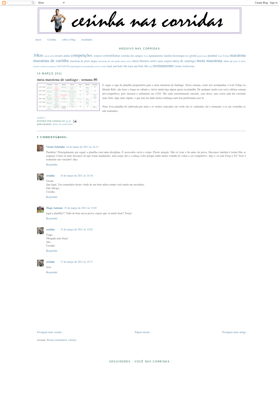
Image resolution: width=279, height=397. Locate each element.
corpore (98, 55)
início (38, 39)
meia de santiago (184, 61)
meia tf (236, 61)
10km (38, 55)
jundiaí (212, 55)
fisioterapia (178, 55)
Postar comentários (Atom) (61, 340)
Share (40, 118)
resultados (86, 39)
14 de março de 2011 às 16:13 (82, 147)
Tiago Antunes (54, 208)
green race (202, 55)
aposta (47, 55)
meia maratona (209, 60)
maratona (238, 55)
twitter (178, 66)
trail (151, 66)
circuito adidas (62, 55)
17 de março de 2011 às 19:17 (76, 261)
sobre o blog (68, 39)
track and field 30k (138, 66)
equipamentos (156, 55)
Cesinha (51, 39)
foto (187, 55)
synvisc (98, 66)
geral (193, 55)
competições (81, 55)
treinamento (163, 65)
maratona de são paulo (109, 61)
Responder (52, 164)
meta (243, 61)
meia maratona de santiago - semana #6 (67, 79)
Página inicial (142, 332)
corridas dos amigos (132, 55)
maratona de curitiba (51, 60)
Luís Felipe (223, 55)
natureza (44, 66)
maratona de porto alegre (83, 61)
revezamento (87, 66)
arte (52, 55)
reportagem (75, 66)
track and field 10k (117, 66)
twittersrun (188, 66)
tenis (104, 66)
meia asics (126, 61)
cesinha (50, 175)
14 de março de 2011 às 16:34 (76, 175)
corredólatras (111, 55)
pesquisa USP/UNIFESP (58, 66)
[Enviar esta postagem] (74, 121)
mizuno (36, 66)
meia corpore (165, 61)
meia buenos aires (144, 61)
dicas (146, 55)
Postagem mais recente (49, 332)
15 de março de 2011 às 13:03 (80, 208)
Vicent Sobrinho (55, 147)
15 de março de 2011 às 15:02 (76, 229)
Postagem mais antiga (234, 332)
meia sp (228, 61)
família (168, 55)
